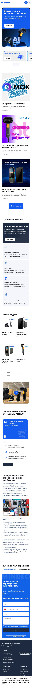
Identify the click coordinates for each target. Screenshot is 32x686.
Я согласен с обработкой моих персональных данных (16, 626)
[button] (29, 2)
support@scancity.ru (8, 659)
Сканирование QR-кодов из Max (13, 104)
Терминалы (6, 669)
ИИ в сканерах (24, 671)
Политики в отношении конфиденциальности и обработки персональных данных (10, 662)
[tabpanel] (16, 607)
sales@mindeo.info (7, 654)
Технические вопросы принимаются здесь (15, 598)
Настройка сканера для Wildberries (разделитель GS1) (15, 147)
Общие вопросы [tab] (10, 569)
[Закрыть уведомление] (31, 677)
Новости (22, 675)
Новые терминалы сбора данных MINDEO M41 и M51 (14, 190)
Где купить (23, 673)
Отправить (16, 630)
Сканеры (5, 671)
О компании (23, 669)
